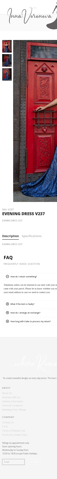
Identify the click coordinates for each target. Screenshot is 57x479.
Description (10, 236)
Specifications (32, 236)
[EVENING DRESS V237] (7, 46)
